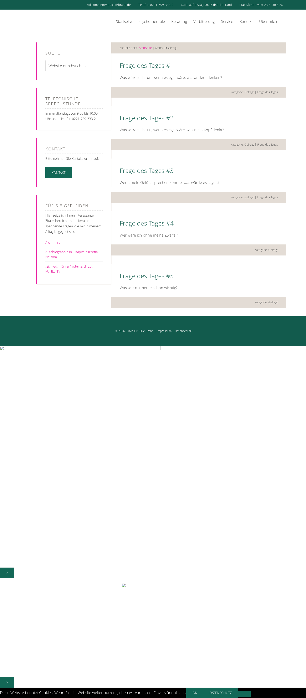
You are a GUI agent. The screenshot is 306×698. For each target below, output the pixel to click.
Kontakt (58, 172)
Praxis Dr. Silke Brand (53, 18)
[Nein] (244, 694)
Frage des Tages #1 (147, 65)
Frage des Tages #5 (147, 276)
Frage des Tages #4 (147, 223)
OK (195, 693)
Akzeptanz (53, 242)
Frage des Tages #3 (147, 170)
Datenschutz (183, 331)
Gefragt (249, 92)
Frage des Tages (267, 92)
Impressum (164, 331)
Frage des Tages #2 (147, 118)
